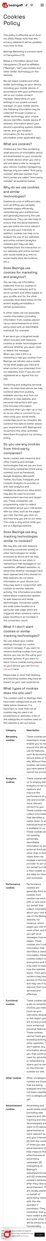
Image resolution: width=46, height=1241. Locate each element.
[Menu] (42, 5)
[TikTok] (26, 5)
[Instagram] (31, 5)
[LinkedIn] (21, 5)
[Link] (11, 5)
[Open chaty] (7, 1234)
